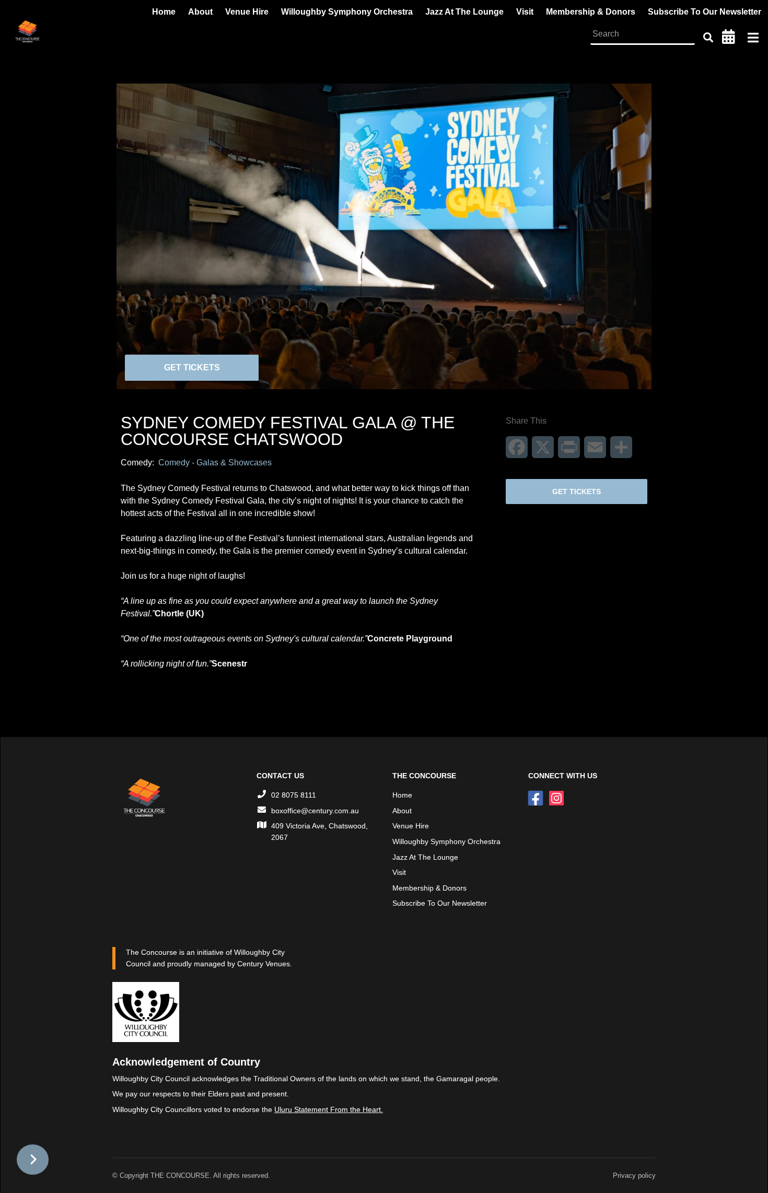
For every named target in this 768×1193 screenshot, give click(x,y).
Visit (399, 872)
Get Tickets (192, 367)
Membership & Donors (429, 888)
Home (402, 795)
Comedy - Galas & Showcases (215, 462)
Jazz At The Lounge (425, 857)
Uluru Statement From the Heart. (328, 1109)
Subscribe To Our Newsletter (439, 903)
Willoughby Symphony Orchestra (446, 841)
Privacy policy (634, 1175)
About (402, 810)
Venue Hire (410, 826)
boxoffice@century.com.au (315, 810)
